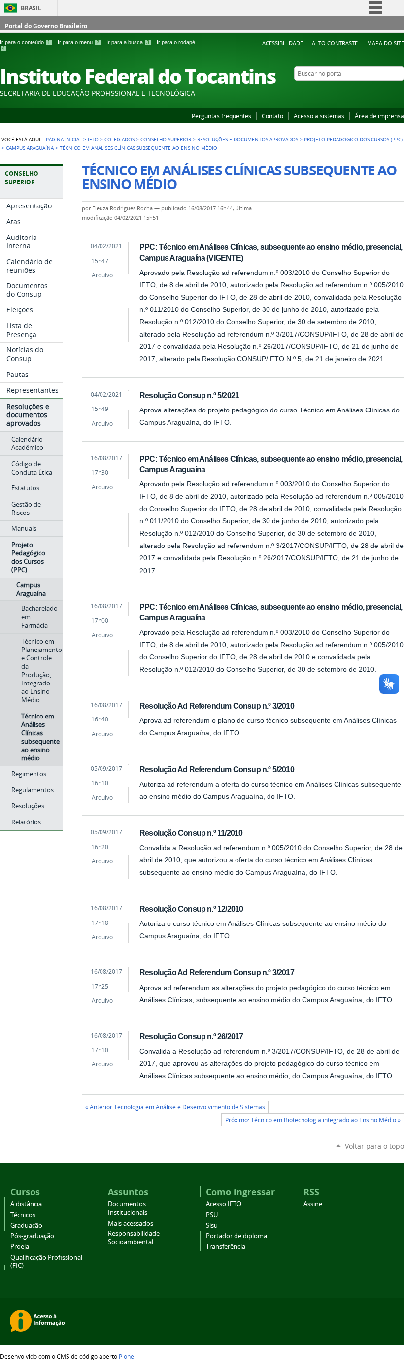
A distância (26, 1204)
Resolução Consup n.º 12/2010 (191, 908)
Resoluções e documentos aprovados (247, 139)
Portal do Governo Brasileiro (46, 26)
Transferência (225, 1246)
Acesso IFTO (223, 1204)
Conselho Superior (165, 139)
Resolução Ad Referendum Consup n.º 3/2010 (216, 705)
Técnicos (22, 1215)
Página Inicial (64, 139)
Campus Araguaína (30, 147)
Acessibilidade (282, 43)
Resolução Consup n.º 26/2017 (191, 1036)
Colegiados (119, 139)
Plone (126, 1356)
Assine (312, 1204)
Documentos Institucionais (127, 1208)
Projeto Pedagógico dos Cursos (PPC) (353, 139)
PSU (212, 1215)
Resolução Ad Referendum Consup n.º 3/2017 (216, 972)
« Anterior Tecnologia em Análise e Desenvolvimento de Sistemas (175, 1107)
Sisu (212, 1225)
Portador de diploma (236, 1236)
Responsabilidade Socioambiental (134, 1238)
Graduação (26, 1225)
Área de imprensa (379, 116)
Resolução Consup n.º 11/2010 (190, 832)
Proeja (19, 1246)
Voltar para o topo (374, 1146)
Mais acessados (130, 1223)
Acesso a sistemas (319, 116)
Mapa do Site (385, 43)
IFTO (93, 139)
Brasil (31, 8)
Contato (272, 116)
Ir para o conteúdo (25, 42)
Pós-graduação (32, 1236)
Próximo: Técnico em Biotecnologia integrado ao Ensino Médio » (313, 1120)
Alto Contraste (335, 43)
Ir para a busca (127, 42)
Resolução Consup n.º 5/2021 (189, 395)
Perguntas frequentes (221, 116)
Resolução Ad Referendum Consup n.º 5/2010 (216, 769)
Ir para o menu (78, 42)
